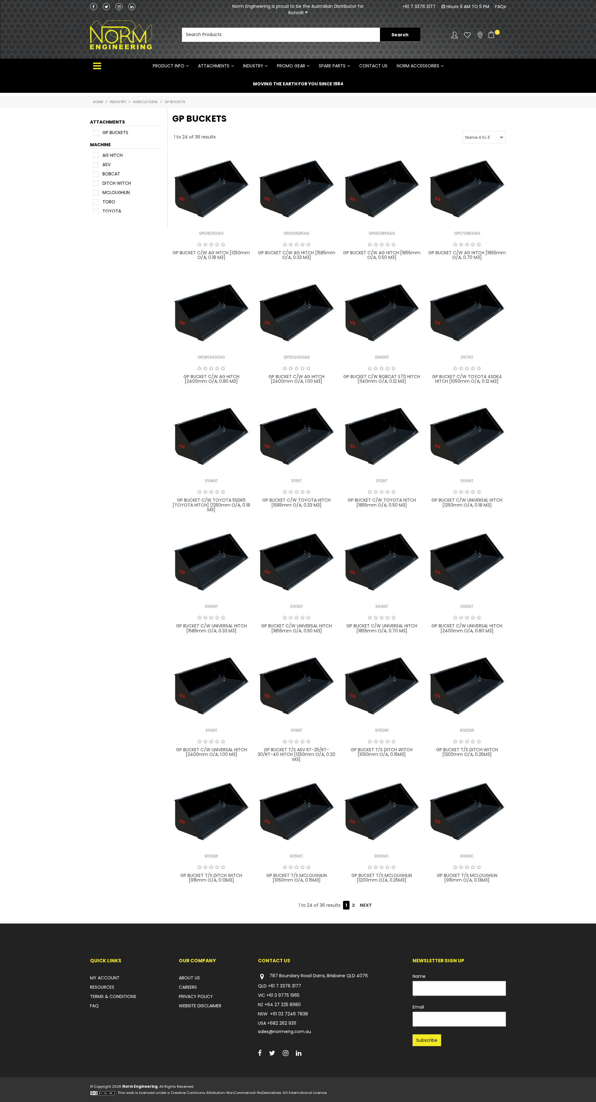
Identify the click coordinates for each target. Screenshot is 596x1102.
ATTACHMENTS (213, 66)
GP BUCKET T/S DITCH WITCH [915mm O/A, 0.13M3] (211, 877)
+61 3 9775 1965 (283, 995)
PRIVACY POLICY (196, 996)
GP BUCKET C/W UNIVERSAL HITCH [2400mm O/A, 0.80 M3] (466, 628)
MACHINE (100, 145)
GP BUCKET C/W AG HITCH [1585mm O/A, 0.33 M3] (296, 255)
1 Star (199, 244)
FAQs (500, 6)
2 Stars (205, 244)
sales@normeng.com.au (284, 1031)
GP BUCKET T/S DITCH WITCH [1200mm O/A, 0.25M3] (467, 752)
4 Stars (217, 244)
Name (419, 976)
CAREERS (188, 987)
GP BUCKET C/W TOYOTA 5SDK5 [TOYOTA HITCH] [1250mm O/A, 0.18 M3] (211, 505)
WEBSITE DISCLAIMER (200, 1006)
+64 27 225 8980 (282, 1004)
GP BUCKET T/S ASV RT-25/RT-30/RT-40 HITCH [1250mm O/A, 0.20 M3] (296, 754)
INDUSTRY (253, 66)
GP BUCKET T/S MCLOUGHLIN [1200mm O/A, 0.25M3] (381, 877)
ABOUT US (189, 978)
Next (366, 905)
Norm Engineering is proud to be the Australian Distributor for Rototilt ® (298, 9)
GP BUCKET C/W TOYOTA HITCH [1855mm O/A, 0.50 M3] (382, 502)
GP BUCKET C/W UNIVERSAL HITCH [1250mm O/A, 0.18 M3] (466, 502)
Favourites (467, 35)
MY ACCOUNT (105, 978)
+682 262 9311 (281, 1023)
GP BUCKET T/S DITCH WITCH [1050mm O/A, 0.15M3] (382, 752)
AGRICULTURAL (145, 101)
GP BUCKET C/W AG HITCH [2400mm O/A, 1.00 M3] (296, 378)
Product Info (168, 66)
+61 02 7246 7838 (289, 1014)
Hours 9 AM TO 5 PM (467, 6)
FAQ (94, 1006)
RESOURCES (102, 987)
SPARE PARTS (332, 66)
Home (98, 101)
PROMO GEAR (291, 66)
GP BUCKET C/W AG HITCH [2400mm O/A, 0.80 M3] (211, 378)
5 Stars (223, 244)
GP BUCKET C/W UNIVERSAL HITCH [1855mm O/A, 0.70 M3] (381, 628)
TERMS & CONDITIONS (113, 996)
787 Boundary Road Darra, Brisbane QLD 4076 (318, 976)
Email (418, 1007)
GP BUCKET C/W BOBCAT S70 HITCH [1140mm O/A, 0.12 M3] (381, 378)
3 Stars (211, 244)
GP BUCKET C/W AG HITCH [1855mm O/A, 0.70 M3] (467, 255)
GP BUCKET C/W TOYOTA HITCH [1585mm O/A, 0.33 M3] (296, 502)
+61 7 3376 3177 (419, 6)
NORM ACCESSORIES (418, 66)
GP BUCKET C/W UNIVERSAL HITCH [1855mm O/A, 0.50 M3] (296, 628)
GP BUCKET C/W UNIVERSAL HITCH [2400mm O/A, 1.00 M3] (211, 752)
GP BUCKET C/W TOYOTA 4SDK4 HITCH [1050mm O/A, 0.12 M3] (467, 378)
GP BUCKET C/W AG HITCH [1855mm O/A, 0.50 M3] (381, 255)
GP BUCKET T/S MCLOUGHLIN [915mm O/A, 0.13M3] (467, 877)
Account (454, 35)
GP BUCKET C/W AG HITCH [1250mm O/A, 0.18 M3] (211, 255)
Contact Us (373, 66)
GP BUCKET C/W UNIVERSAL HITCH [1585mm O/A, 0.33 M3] (211, 628)
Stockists (480, 35)
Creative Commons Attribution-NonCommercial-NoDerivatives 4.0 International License (249, 1092)
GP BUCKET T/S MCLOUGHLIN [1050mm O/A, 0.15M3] (296, 877)
